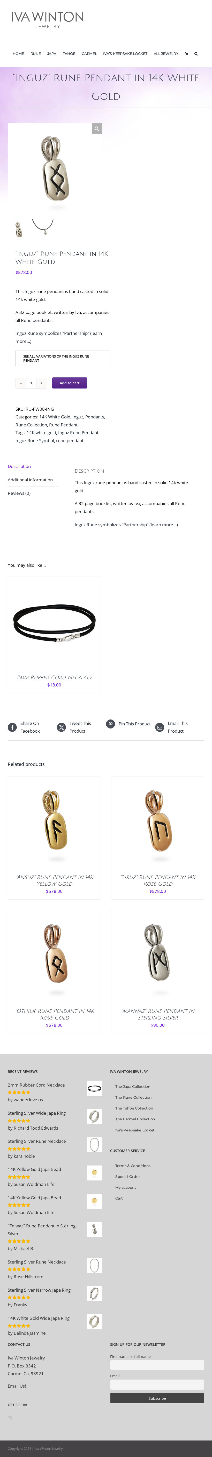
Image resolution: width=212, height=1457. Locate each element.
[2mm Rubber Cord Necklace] (54, 623)
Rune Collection (31, 425)
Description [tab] (19, 466)
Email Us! (17, 1386)
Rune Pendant (63, 425)
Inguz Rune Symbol (35, 440)
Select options (43, 627)
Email (115, 1375)
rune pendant (70, 440)
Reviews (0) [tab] (19, 493)
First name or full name (130, 1356)
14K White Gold (54, 417)
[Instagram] (10, 1418)
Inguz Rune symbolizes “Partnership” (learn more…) (126, 525)
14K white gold (41, 432)
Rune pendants (36, 320)
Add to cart (70, 383)
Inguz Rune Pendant (78, 432)
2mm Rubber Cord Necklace (54, 678)
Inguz (30, 291)
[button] (196, 53)
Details (73, 627)
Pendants (94, 417)
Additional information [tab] (30, 480)
